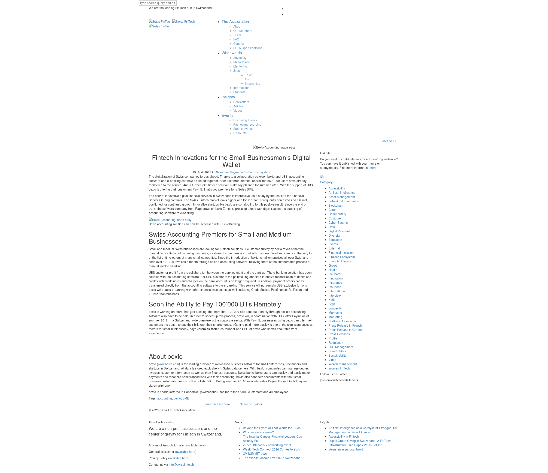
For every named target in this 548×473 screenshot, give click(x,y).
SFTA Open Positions (247, 48)
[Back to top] (2, 471)
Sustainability (337, 355)
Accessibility (337, 188)
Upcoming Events (245, 120)
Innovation (336, 278)
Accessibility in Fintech (344, 436)
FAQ (236, 39)
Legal (332, 304)
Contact (238, 43)
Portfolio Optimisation (343, 321)
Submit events (243, 128)
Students (239, 92)
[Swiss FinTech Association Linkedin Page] (154, 414)
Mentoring (240, 66)
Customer (335, 218)
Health (333, 269)
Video (332, 359)
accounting (164, 398)
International (241, 88)
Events (333, 244)
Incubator (335, 274)
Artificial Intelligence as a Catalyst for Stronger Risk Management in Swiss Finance (363, 430)
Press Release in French (345, 325)
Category (326, 182)
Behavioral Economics (344, 201)
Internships (252, 83)
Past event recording (247, 124)
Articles (238, 106)
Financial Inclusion (341, 252)
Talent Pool (249, 77)
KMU (332, 299)
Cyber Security (338, 222)
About (237, 26)
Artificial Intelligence (342, 192)
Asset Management (342, 197)
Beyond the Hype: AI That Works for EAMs (272, 428)
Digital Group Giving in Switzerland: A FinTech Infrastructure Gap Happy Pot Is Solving (360, 442)
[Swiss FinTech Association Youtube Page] (159, 414)
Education (335, 239)
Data (332, 227)
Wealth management (343, 364)
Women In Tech (339, 368)
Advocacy (239, 58)
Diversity (334, 235)
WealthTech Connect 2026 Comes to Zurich (272, 449)
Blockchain (336, 205)
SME (186, 398)
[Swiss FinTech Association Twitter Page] (150, 414)
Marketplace (241, 62)
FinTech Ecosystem (257, 172)
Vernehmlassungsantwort (346, 449)
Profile (333, 338)
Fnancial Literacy (340, 261)
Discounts (240, 133)
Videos (238, 110)
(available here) (195, 445)
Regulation (336, 342)
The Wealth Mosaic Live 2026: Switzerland (272, 458)
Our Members (242, 31)
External (334, 248)
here (373, 167)
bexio (177, 398)
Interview (335, 295)
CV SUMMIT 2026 (255, 453)
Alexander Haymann (229, 172)
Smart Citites (337, 351)
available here (178, 458)
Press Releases (339, 334)
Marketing (335, 312)
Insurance (335, 282)
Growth (333, 265)
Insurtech (335, 287)
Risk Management (341, 347)
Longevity (335, 308)
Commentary (337, 214)
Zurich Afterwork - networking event (267, 445)
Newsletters (241, 102)
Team (237, 35)
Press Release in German (346, 329)
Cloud (333, 209)
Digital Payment (339, 231)
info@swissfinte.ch (181, 464)
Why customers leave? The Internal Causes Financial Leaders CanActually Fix (272, 436)
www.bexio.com (168, 364)
